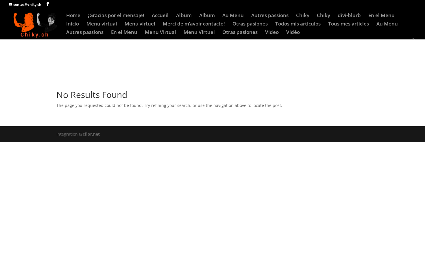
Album (184, 16)
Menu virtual (101, 24)
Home (73, 16)
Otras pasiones (250, 24)
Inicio (72, 24)
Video (272, 32)
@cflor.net (89, 134)
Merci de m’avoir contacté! (194, 24)
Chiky (302, 16)
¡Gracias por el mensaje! (116, 16)
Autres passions (270, 16)
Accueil (160, 16)
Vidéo (293, 32)
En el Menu (381, 16)
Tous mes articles (348, 24)
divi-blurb (349, 16)
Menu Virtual (160, 32)
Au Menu (233, 16)
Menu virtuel (140, 24)
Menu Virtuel (199, 32)
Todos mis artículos (298, 24)
